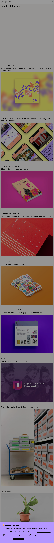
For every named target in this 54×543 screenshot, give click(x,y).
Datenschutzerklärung (44, 532)
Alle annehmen (18, 539)
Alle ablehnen (7, 539)
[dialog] (27, 532)
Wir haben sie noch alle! (10, 213)
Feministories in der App (10, 116)
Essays (3, 358)
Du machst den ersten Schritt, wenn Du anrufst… (19, 310)
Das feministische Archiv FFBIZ (6, 1)
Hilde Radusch (6, 491)
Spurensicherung (7, 261)
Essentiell (7, 535)
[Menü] (51, 2)
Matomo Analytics (26, 535)
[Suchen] (49, 2)
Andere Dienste (42, 535)
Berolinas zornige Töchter (10, 166)
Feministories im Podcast (10, 65)
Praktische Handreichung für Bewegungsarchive (19, 407)
